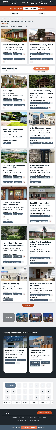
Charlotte (16, 402)
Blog (51, 2)
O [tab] (7, 397)
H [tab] (13, 391)
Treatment (24, 3)
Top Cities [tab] (10, 385)
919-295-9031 (30, 8)
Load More (28, 305)
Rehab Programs (34, 2)
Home (4, 18)
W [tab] (37, 397)
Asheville (7, 402)
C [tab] (31, 385)
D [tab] (36, 385)
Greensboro (44, 402)
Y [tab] (42, 397)
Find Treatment (44, 413)
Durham (34, 402)
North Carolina (12, 18)
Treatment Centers (13, 2)
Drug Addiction (44, 2)
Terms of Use (21, 420)
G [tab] (7, 391)
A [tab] (19, 385)
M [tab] (42, 391)
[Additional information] (26, 26)
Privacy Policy (34, 420)
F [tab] (48, 385)
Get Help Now (16, 8)
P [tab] (13, 397)
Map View (15, 14)
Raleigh (25, 402)
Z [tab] (48, 397)
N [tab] (48, 391)
